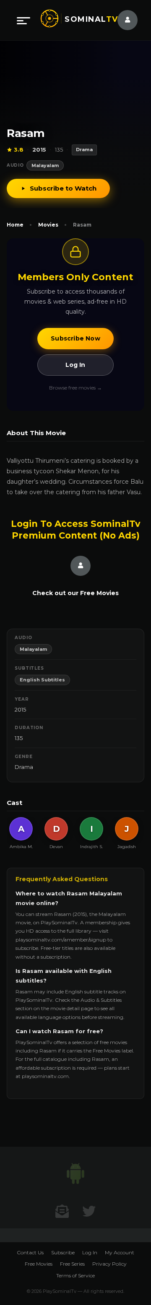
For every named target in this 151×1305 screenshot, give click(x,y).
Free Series (72, 1264)
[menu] (23, 20)
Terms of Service (75, 1275)
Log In (75, 365)
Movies (48, 225)
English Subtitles (42, 680)
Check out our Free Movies (75, 593)
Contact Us (30, 1252)
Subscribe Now (75, 338)
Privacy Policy (109, 1264)
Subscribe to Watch (63, 188)
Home (15, 225)
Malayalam (45, 165)
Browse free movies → (75, 387)
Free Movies (38, 1264)
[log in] (122, 20)
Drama (24, 766)
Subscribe (63, 1252)
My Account (119, 1252)
